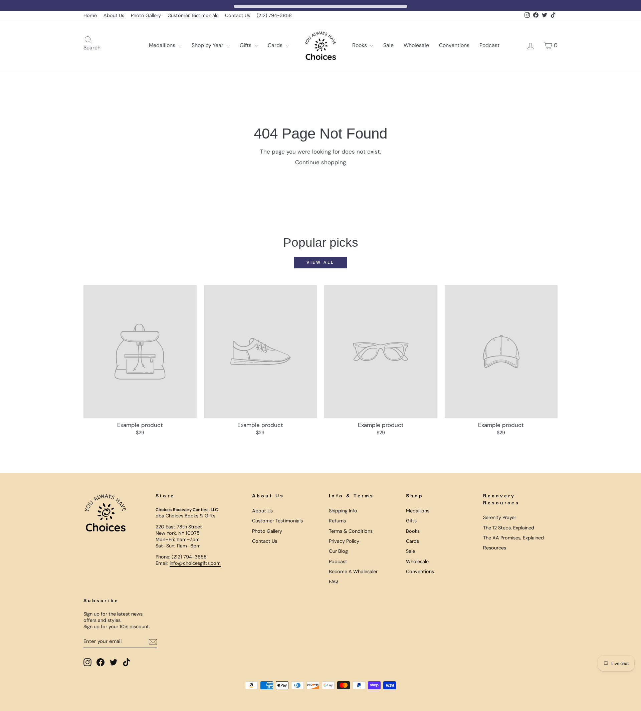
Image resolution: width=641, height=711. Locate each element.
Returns (337, 521)
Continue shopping (320, 162)
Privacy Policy (344, 541)
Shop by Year (208, 45)
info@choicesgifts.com (195, 563)
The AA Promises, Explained (513, 538)
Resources (494, 548)
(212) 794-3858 (274, 15)
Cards (276, 45)
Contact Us (237, 15)
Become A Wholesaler (353, 571)
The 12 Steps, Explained (508, 528)
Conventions (454, 45)
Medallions (163, 45)
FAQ (333, 581)
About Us (113, 15)
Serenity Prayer (499, 517)
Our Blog (338, 551)
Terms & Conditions (351, 531)
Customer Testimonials (193, 15)
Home (90, 15)
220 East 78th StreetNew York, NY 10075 (179, 530)
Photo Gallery (146, 15)
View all (320, 262)
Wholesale (416, 45)
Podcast (489, 45)
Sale (388, 45)
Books (360, 45)
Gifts (246, 45)
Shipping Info (343, 511)
